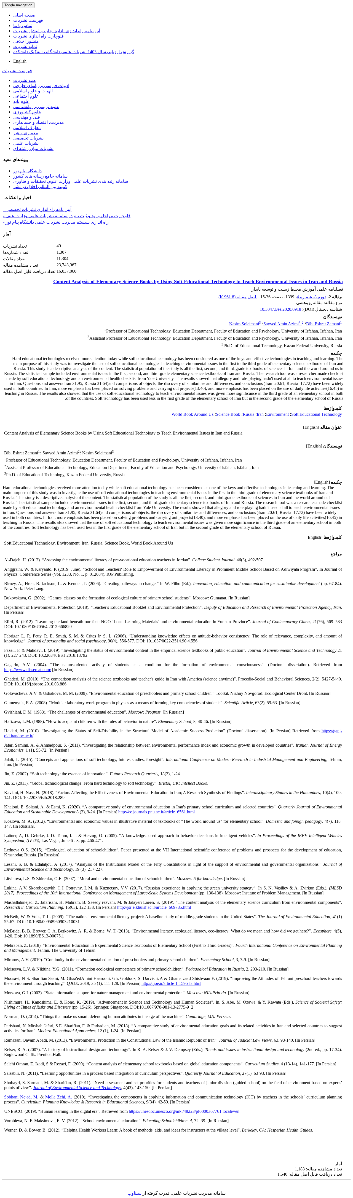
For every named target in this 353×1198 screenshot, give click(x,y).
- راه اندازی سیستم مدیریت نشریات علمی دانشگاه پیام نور (56, 222)
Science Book (228, 414)
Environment (277, 414)
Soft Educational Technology (316, 414)
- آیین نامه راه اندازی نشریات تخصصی (37, 209)
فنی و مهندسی (26, 117)
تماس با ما (22, 25)
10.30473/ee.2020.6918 (280, 309)
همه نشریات (24, 80)
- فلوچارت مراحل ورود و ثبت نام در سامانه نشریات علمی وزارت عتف (66, 215)
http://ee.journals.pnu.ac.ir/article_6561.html (156, 812)
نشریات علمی (26, 143)
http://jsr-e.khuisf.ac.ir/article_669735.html (154, 907)
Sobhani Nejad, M (20, 1097)
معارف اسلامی (27, 127)
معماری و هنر (25, 132)
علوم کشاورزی (27, 111)
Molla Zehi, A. (58, 1097)
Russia (248, 414)
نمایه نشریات (25, 46)
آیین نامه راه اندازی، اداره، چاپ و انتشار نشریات (56, 30)
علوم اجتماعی (26, 96)
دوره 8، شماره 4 (311, 296)
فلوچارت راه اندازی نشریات (38, 36)
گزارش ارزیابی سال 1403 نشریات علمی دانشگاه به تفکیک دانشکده (73, 51)
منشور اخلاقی (26, 41)
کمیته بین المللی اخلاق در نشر (40, 186)
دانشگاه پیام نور (27, 170)
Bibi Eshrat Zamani (323, 323)
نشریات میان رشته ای (33, 148)
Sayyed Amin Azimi (282, 323)
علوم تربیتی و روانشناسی (36, 106)
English (19, 61)
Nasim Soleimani (244, 323)
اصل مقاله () (237, 296)
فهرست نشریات (28, 20)
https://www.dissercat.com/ (27, 669)
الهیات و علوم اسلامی (33, 91)
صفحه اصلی (24, 15)
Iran (260, 414)
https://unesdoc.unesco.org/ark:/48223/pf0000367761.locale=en (184, 1111)
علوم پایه (21, 101)
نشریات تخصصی (28, 138)
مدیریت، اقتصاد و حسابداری (38, 122)
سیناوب (134, 1193)
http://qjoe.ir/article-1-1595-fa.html (171, 983)
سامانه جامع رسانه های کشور (40, 176)
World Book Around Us (192, 414)
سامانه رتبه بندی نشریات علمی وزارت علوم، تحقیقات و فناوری (70, 181)
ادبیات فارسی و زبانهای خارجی (41, 85)
